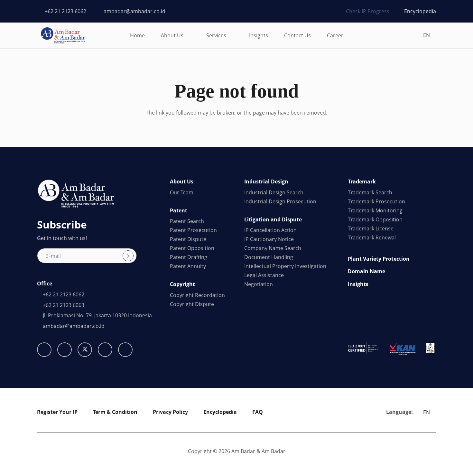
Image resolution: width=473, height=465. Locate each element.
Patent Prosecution (193, 230)
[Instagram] (44, 349)
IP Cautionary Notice (269, 239)
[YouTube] (125, 349)
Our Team (181, 192)
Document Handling (268, 257)
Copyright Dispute (192, 304)
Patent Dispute (188, 239)
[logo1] (63, 35)
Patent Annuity (188, 266)
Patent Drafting (188, 257)
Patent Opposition (192, 248)
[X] (85, 349)
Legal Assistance (264, 275)
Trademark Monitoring (375, 210)
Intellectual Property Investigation (285, 266)
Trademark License (371, 228)
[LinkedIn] (105, 349)
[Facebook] (64, 349)
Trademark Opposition (375, 219)
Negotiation (258, 284)
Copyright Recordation (197, 295)
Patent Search (187, 221)
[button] (188, 35)
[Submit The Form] (128, 256)
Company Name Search (272, 248)
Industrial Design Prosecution (280, 201)
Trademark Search (370, 192)
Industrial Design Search (273, 192)
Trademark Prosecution (376, 201)
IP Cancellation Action (270, 230)
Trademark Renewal (372, 237)
